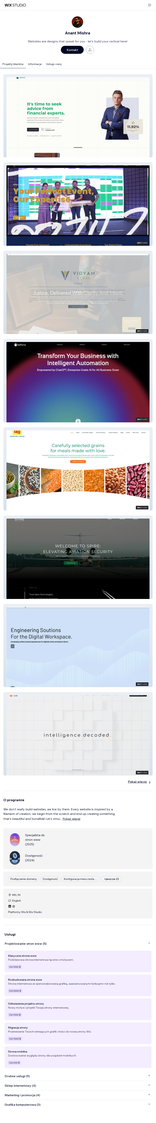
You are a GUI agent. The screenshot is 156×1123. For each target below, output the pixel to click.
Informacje (35, 64)
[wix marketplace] (15, 5)
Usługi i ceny (54, 64)
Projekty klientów (13, 64)
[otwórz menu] (149, 5)
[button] (78, 115)
